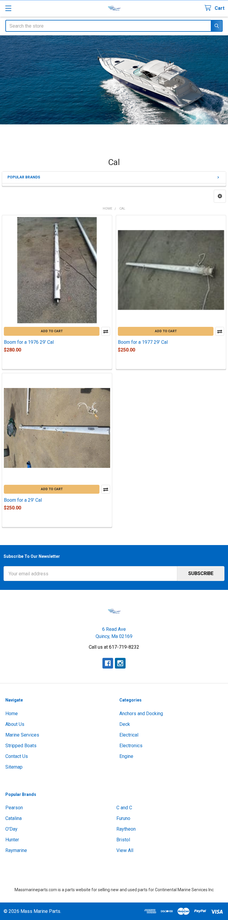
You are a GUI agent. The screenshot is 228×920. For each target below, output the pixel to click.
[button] (220, 196)
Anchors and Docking (141, 713)
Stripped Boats (21, 745)
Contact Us (16, 756)
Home (11, 713)
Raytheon (126, 829)
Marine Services (22, 735)
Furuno (123, 818)
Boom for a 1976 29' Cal (29, 342)
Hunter (12, 840)
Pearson (14, 807)
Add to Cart (52, 331)
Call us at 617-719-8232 (114, 647)
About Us (14, 724)
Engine (126, 756)
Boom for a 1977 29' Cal (143, 342)
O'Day (11, 829)
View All (124, 850)
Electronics (130, 745)
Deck (124, 724)
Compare (105, 331)
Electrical (128, 735)
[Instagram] (120, 663)
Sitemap (14, 767)
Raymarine (16, 850)
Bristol (123, 840)
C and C (124, 807)
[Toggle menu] (8, 8)
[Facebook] (107, 663)
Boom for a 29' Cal (23, 500)
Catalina (13, 818)
